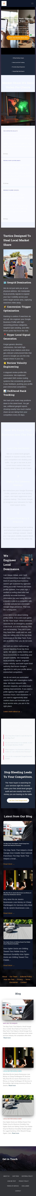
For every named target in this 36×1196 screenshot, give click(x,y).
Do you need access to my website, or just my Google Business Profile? (18, 744)
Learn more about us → (12, 712)
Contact (23, 982)
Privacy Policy (24, 1181)
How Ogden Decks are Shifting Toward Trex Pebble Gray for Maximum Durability (16, 942)
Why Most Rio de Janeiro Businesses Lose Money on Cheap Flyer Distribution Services (17, 893)
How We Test (9, 979)
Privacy (20, 979)
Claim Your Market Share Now (18, 37)
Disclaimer (13, 982)
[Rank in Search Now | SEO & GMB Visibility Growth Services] (5, 3)
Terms (27, 979)
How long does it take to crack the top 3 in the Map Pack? (18, 737)
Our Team (13, 977)
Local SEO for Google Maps (12, 1071)
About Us (6, 1176)
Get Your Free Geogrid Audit (18, 800)
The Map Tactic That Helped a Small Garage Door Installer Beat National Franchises (16, 844)
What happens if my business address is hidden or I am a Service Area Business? (18, 751)
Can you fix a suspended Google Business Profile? (18, 757)
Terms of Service (13, 1186)
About (4, 977)
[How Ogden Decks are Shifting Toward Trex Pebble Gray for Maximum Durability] (18, 1105)
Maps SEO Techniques (10, 1023)
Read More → (9, 864)
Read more (7, 1038)
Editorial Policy (26, 977)
